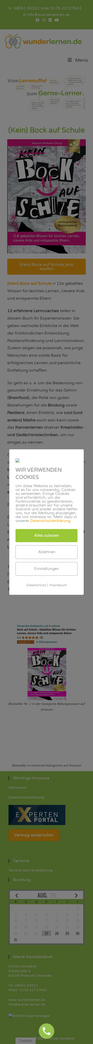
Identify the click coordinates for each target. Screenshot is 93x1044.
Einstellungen (46, 568)
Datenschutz (36, 585)
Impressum (58, 585)
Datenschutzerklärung (50, 520)
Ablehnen (46, 552)
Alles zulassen (46, 535)
